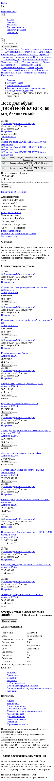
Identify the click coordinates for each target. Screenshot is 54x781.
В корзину (6, 187)
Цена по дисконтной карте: (14, 173)
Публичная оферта (16, 683)
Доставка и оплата (16, 27)
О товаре (5, 233)
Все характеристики (11, 212)
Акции (10, 19)
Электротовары (35, 67)
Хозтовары (42, 70)
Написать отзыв (9, 621)
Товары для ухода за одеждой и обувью (26, 88)
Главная (11, 80)
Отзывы (32, 233)
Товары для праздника (30, 65)
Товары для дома (30, 62)
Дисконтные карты (16, 706)
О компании (13, 675)
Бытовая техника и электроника (36, 49)
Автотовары (10, 49)
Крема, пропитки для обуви (20, 90)
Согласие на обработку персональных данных (29, 688)
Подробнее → (8, 131)
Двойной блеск (8, 136)
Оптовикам (12, 32)
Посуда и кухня (21, 57)
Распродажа (13, 22)
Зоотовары (43, 72)
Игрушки (5, 72)
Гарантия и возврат (16, 30)
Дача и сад (43, 52)
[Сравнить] (13, 302)
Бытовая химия (12, 52)
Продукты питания (42, 57)
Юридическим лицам (17, 724)
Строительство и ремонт (35, 59)
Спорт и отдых (11, 59)
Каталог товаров (9, 46)
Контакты (12, 672)
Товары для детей (9, 62)
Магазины (12, 24)
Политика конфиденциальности (22, 685)
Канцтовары (7, 54)
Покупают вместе (19, 233)
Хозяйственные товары (12, 67)
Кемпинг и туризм (26, 54)
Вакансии (12, 678)
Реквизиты (12, 691)
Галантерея (29, 52)
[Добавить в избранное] (15, 302)
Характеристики (9, 236)
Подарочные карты (16, 708)
